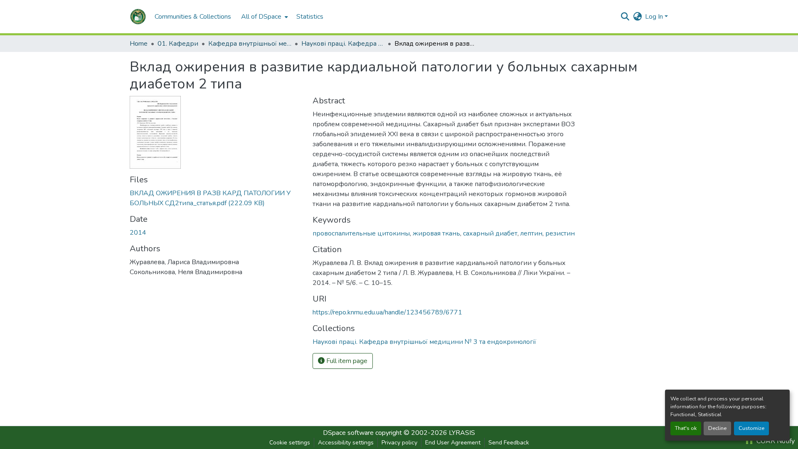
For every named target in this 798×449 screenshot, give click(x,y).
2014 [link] (138, 232)
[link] (216, 198)
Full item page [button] (346, 361)
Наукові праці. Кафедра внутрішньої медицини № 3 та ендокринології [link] (342, 43)
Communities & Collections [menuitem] (193, 16)
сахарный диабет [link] (490, 233)
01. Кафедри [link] (178, 43)
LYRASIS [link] (462, 432)
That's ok (686, 428)
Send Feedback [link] (508, 443)
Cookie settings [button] (289, 443)
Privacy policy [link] (399, 443)
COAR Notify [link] (775, 441)
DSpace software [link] (348, 432)
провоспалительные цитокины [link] (361, 233)
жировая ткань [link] (436, 233)
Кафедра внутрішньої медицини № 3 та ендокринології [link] (249, 43)
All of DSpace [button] (261, 16)
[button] (138, 16)
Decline (717, 428)
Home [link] (139, 43)
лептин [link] (531, 233)
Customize (751, 428)
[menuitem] (263, 16)
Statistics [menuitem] (309, 16)
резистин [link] (560, 233)
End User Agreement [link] (452, 443)
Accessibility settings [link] (346, 443)
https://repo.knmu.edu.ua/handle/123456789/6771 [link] (387, 312)
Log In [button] (655, 16)
